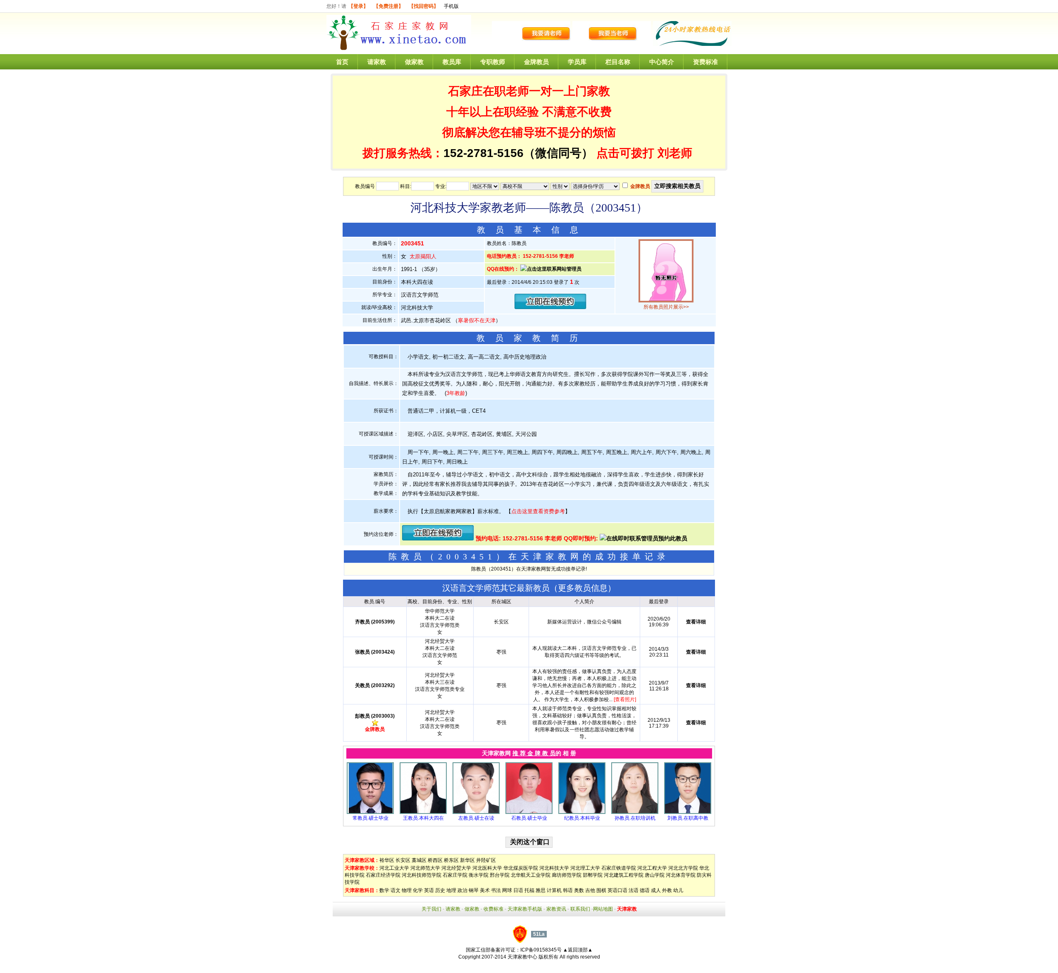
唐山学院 (655, 875)
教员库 (452, 61)
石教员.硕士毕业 (529, 818)
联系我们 (580, 909)
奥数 (579, 890)
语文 (395, 890)
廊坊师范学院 (566, 875)
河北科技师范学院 (421, 875)
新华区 (467, 860)
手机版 (451, 6)
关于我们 (431, 909)
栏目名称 (617, 61)
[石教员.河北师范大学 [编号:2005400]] (529, 812)
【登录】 (358, 6)
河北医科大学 (487, 868)
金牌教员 (536, 61)
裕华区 (386, 860)
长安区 (403, 860)
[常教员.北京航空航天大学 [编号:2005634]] (370, 812)
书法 (496, 890)
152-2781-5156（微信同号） (519, 153)
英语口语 (617, 890)
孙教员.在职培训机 (635, 818)
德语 (645, 890)
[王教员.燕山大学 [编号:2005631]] (423, 812)
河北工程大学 (652, 868)
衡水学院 (478, 875)
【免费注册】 (388, 6)
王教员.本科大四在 (423, 818)
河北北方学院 (683, 868)
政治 (462, 890)
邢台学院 (500, 875)
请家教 (376, 61)
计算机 (554, 890)
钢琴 (474, 890)
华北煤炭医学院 (520, 868)
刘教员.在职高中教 (687, 818)
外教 (667, 890)
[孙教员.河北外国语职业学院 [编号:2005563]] (634, 812)
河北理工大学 (585, 868)
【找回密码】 (423, 6)
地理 (451, 890)
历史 (440, 890)
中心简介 (661, 61)
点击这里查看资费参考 (538, 511)
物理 (407, 890)
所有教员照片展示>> (666, 307)
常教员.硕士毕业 (370, 818)
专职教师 (492, 61)
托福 (529, 890)
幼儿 (678, 890)
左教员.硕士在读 (476, 818)
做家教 (414, 61)
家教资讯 (556, 909)
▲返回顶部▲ (578, 950)
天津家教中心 (522, 957)
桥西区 (435, 860)
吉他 (590, 890)
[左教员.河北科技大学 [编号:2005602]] (476, 812)
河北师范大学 (425, 868)
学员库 (577, 61)
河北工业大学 (394, 868)
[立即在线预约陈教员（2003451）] (550, 307)
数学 (384, 890)
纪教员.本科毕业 (582, 818)
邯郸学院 (593, 875)
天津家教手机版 (525, 909)
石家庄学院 (455, 875)
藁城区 (419, 860)
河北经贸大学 (456, 868)
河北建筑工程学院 (623, 875)
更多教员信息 (583, 587)
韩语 (568, 890)
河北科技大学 (554, 868)
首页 (342, 61)
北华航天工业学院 (530, 875)
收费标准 (493, 909)
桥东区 (451, 860)
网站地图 (603, 909)
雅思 (541, 890)
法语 (634, 890)
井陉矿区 (486, 860)
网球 (507, 890)
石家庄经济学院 (383, 875)
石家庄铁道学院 (618, 868)
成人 (656, 890)
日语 (518, 890)
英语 (429, 890)
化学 (418, 890)
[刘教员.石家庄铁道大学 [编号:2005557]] (687, 812)
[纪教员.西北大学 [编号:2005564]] (581, 812)
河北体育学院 (681, 875)
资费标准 (705, 61)
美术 (485, 890)
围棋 (601, 890)
